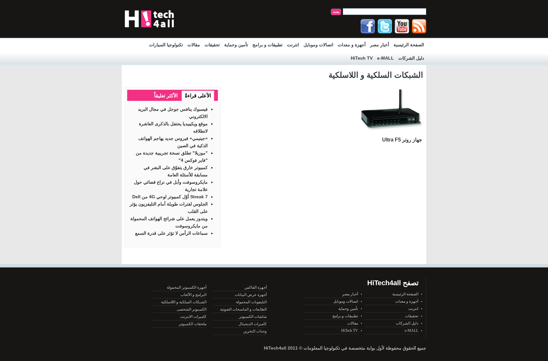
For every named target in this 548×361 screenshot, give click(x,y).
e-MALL (385, 58)
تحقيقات (212, 44)
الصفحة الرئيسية (409, 44)
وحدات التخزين (255, 331)
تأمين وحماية (236, 44)
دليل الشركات (411, 58)
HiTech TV (362, 58)
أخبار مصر (379, 44)
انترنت (293, 44)
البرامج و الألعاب (193, 294)
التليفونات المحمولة (251, 302)
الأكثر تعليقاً (166, 95)
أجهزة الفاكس (256, 287)
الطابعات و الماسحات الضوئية (243, 309)
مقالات (193, 44)
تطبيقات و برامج (267, 44)
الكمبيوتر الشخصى (191, 309)
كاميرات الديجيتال (252, 324)
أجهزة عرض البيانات (251, 294)
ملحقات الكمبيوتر (192, 324)
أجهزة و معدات (352, 44)
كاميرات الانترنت (193, 316)
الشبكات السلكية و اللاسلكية (183, 302)
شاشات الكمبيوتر (253, 316)
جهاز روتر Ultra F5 (402, 139)
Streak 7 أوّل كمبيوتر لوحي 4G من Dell (170, 196)
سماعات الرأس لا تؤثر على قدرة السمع (171, 233)
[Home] (149, 29)
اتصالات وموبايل (318, 44)
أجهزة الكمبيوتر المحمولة (186, 287)
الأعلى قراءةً (198, 95)
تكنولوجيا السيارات (166, 44)
